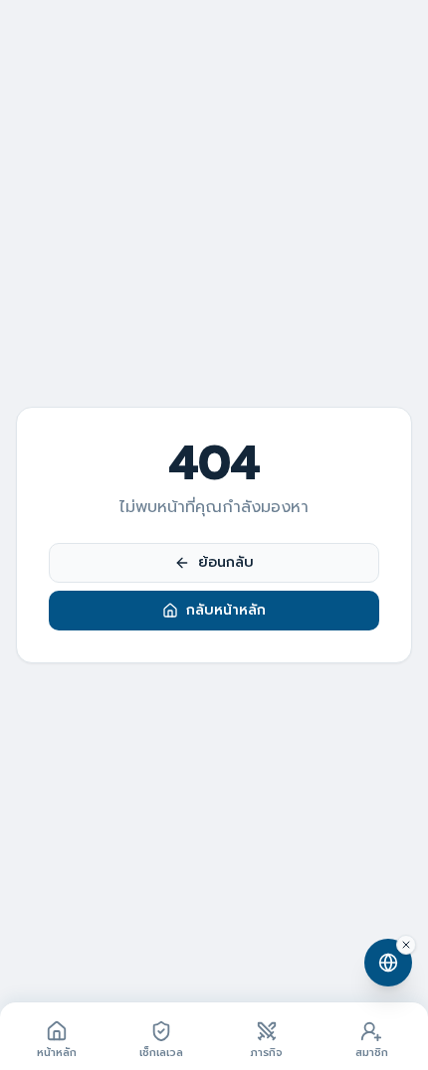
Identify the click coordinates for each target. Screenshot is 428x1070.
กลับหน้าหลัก (226, 610)
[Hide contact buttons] (406, 945)
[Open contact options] (388, 962)
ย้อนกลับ (226, 562)
